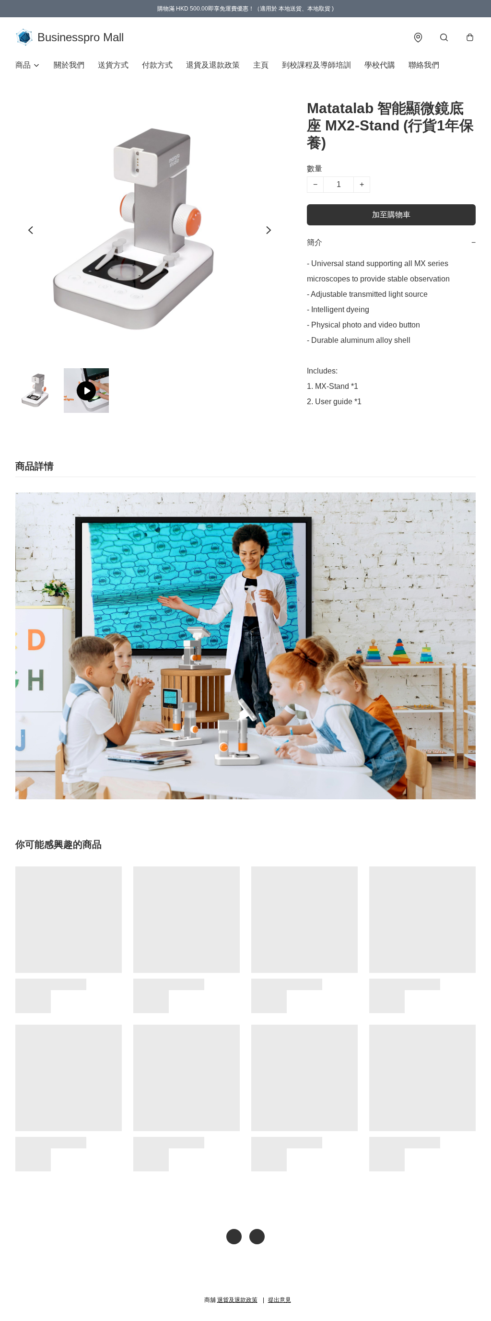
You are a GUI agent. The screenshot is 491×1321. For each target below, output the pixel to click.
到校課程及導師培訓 (316, 65)
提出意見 (279, 1300)
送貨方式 (113, 65)
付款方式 (157, 65)
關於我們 (69, 65)
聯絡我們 (424, 65)
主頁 (261, 65)
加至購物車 (391, 214)
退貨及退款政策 (213, 65)
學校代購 (379, 65)
